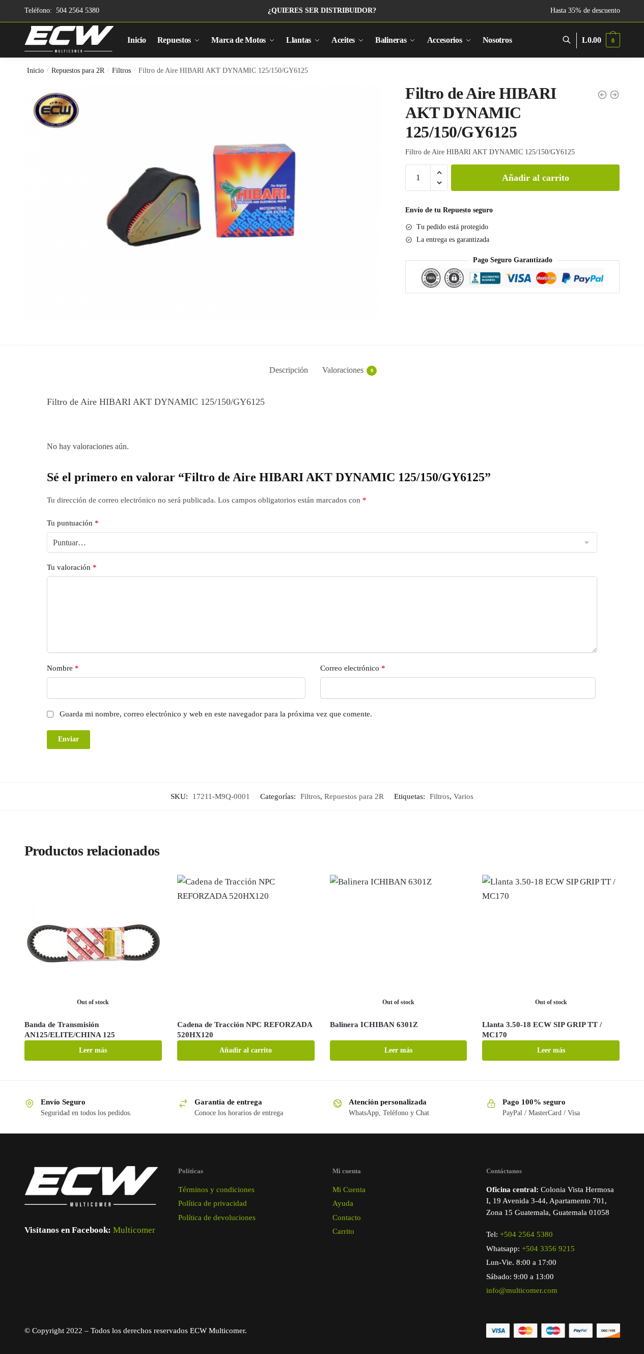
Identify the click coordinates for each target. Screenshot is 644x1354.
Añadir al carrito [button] (245, 1050)
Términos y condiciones (216, 1189)
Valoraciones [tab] (342, 370)
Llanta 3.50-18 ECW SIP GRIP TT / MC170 (542, 1029)
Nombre (63, 668)
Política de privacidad (212, 1203)
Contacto (346, 1217)
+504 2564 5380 (526, 1234)
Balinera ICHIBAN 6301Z (374, 1024)
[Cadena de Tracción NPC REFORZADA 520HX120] (246, 943)
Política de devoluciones (217, 1217)
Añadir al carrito (535, 178)
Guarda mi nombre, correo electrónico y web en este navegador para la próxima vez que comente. (216, 714)
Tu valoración (72, 567)
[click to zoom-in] (203, 201)
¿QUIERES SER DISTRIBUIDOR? (322, 10)
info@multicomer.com (521, 1290)
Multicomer (134, 1230)
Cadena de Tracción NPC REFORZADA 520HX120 (244, 1029)
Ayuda (342, 1203)
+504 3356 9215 (548, 1249)
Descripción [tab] (288, 370)
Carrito (343, 1231)
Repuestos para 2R (77, 70)
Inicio (35, 70)
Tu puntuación (73, 523)
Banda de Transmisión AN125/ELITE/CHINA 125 (69, 1029)
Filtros (121, 70)
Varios (463, 796)
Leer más (93, 1050)
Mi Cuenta (349, 1189)
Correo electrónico (352, 668)
